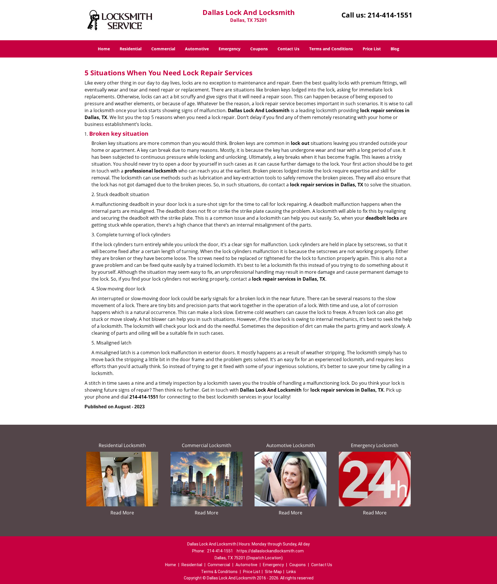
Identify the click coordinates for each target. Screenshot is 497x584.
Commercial (163, 48)
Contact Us (288, 48)
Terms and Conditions (331, 48)
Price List (372, 48)
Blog (395, 48)
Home (104, 48)
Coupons (259, 48)
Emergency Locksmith (374, 445)
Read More (122, 513)
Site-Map (273, 571)
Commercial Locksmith (206, 445)
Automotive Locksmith (290, 445)
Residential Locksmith (122, 445)
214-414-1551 (390, 15)
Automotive (197, 48)
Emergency (229, 48)
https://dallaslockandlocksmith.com (270, 551)
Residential (131, 48)
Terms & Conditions (219, 571)
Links (291, 571)
